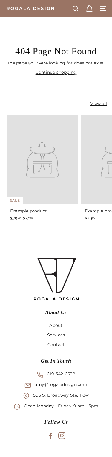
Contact (56, 344)
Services (56, 335)
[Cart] (89, 8)
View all (98, 103)
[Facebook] (50, 435)
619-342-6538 (61, 373)
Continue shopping (56, 72)
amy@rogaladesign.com (61, 384)
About (55, 325)
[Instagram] (61, 435)
